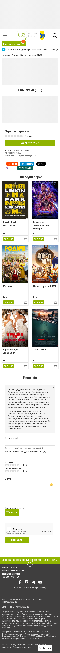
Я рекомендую (31, 142)
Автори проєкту (39, 588)
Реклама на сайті (9, 568)
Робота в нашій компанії (13, 571)
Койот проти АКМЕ (45, 286)
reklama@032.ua (9, 602)
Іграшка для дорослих (10, 351)
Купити (7, 239)
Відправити (16, 540)
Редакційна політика (22, 647)
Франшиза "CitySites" (11, 574)
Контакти (27, 588)
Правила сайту (33, 645)
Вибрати (13, 512)
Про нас (17, 588)
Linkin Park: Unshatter (10, 224)
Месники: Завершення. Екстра (41, 225)
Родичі (7, 286)
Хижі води (39, 349)
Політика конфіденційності (14, 645)
